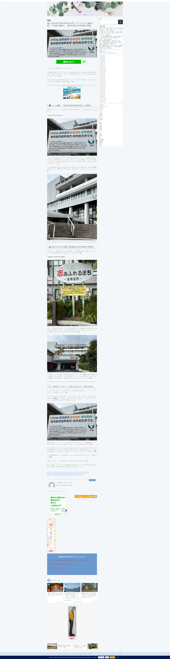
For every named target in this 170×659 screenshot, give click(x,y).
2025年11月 (103, 70)
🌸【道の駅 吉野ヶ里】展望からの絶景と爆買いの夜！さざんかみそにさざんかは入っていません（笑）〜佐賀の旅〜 (111, 33)
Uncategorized (103, 106)
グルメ (101, 110)
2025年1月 (102, 81)
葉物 (101, 135)
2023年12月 (103, 97)
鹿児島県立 (69, 474)
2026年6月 (102, 60)
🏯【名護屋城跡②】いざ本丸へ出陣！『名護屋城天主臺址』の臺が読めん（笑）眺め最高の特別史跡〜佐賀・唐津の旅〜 (111, 46)
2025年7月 (102, 76)
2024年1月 (102, 96)
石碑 (65, 474)
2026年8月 (102, 57)
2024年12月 (103, 83)
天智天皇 (57, 472)
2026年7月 (102, 58)
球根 (101, 128)
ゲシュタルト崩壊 (51, 472)
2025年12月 (103, 68)
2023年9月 (102, 102)
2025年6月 (102, 77)
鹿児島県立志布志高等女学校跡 (78, 474)
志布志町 (86, 472)
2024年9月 (102, 87)
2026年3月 (102, 64)
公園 (101, 113)
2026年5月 (102, 61)
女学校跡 (62, 472)
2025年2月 (102, 80)
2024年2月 (102, 95)
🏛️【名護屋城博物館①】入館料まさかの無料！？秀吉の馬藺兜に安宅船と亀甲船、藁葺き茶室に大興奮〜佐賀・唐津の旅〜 (111, 42)
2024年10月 (103, 86)
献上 (57, 474)
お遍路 (101, 108)
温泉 (101, 126)
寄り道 (49, 20)
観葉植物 (102, 140)
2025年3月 (102, 78)
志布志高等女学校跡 (51, 474)
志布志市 (72, 472)
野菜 (101, 144)
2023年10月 (103, 100)
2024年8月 (102, 89)
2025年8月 (102, 74)
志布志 (67, 472)
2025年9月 (102, 73)
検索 (101, 19)
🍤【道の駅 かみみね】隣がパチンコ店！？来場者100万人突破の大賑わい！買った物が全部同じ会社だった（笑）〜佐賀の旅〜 (111, 29)
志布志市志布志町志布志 (79, 472)
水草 (101, 125)
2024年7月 (102, 90)
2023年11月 (103, 99)
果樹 (101, 124)
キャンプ (102, 109)
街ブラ (101, 138)
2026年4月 (102, 62)
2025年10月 (103, 71)
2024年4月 (102, 93)
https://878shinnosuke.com (60, 491)
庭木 (101, 122)
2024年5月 (102, 92)
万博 (101, 112)
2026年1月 (102, 67)
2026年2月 (102, 65)
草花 (101, 134)
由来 (61, 474)
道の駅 (101, 141)
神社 (101, 129)
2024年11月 (103, 84)
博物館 (101, 115)
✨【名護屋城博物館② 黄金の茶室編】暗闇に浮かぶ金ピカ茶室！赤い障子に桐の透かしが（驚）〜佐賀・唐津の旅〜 (111, 38)
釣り (101, 145)
